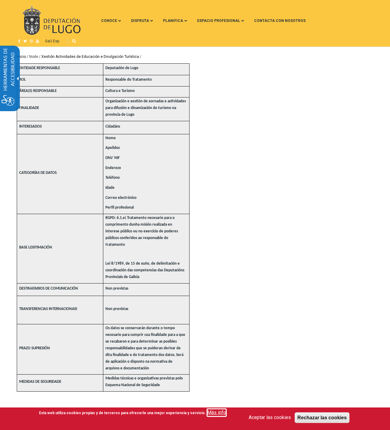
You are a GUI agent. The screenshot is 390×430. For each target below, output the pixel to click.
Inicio (21, 57)
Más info (216, 412)
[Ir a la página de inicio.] (51, 20)
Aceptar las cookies (270, 417)
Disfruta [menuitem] (140, 21)
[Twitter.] (25, 41)
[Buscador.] (74, 41)
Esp (56, 41)
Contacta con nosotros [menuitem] (280, 21)
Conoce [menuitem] (109, 21)
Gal (48, 41)
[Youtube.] (37, 41)
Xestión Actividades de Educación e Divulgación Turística (90, 57)
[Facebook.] (19, 41)
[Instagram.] (31, 41)
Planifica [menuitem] (173, 21)
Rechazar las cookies (322, 417)
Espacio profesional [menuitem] (218, 21)
